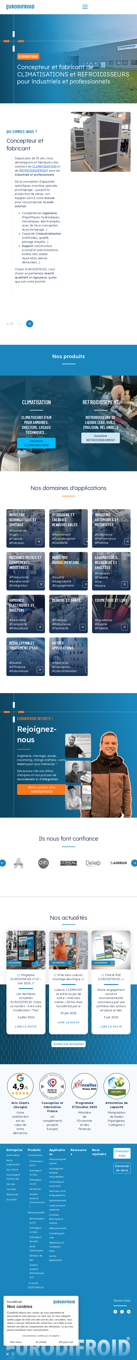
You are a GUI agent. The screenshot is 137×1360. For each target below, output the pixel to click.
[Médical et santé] (83, 627)
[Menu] (85, 7)
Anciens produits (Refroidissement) (37, 1271)
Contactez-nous (122, 1153)
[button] (29, 323)
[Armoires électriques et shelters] (40, 627)
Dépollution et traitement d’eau (56, 1246)
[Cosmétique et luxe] (124, 627)
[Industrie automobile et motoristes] (127, 541)
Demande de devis (122, 1168)
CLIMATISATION (44, 166)
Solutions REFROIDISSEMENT (100, 438)
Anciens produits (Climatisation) (37, 1200)
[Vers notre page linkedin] (129, 1311)
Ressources (12, 1194)
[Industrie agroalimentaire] (86, 584)
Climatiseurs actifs (36, 1163)
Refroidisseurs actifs (37, 1220)
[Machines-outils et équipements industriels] (41, 584)
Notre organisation (13, 1162)
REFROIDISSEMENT (33, 170)
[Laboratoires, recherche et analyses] (124, 584)
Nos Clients (12, 1169)
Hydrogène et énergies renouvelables (56, 1172)
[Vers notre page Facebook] (115, 1311)
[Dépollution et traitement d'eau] (40, 670)
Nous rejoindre (99, 1152)
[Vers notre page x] (122, 1311)
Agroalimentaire (57, 1200)
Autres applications (55, 1258)
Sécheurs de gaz (36, 1257)
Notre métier (13, 1155)
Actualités (11, 1199)
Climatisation (35, 1155)
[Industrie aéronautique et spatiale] (39, 542)
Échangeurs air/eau (36, 1172)
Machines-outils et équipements (57, 1193)
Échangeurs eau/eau (36, 1239)
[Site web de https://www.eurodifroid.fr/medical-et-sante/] (68, 863)
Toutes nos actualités (68, 1044)
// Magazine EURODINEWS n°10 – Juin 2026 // (26, 979)
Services (10, 1184)
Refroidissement (36, 1212)
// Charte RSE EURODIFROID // (111, 977)
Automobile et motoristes (56, 1184)
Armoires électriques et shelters (56, 1219)
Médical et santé (57, 1228)
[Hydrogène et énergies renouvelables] (87, 541)
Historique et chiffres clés (13, 1176)
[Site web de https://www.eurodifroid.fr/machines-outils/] (118, 863)
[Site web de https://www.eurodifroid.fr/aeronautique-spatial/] (93, 863)
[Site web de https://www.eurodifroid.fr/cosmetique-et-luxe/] (43, 863)
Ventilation (35, 1189)
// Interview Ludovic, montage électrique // (68, 977)
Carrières (11, 1189)
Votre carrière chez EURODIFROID (41, 789)
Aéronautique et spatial (57, 1161)
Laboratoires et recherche (57, 1207)
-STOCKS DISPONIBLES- (36, 1285)
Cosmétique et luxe (56, 1235)
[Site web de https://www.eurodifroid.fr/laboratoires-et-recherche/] (18, 863)
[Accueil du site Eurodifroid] (20, 6)
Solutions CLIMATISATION (36, 443)
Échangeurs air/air (36, 1181)
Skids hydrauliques (36, 1248)
